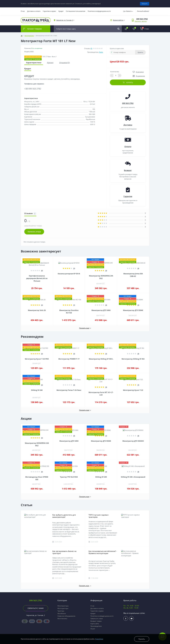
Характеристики (33, 62)
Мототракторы (29, 35)
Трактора (60, 611)
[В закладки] (52, 258)
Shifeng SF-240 (37, 390)
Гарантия (128, 196)
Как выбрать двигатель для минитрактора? (64, 516)
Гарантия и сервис (49, 11)
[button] (64, 20)
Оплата (127, 146)
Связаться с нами (36, 608)
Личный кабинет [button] (143, 11)
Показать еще (84, 328)
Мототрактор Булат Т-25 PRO (37, 359)
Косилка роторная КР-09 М (69, 273)
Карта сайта (94, 624)
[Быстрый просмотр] (45, 258)
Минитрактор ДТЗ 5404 (100, 310)
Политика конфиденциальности (99, 11)
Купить (140, 52)
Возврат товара (96, 621)
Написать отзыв (34, 232)
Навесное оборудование (66, 616)
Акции (92, 629)
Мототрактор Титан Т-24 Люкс (69, 390)
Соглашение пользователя (75, 11)
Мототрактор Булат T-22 (133, 390)
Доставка (128, 125)
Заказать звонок (141, 21)
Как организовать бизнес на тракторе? (64, 552)
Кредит (60, 11)
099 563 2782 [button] (35, 600)
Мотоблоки (61, 613)
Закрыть (144, 4)
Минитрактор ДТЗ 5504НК (133, 441)
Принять (141, 639)
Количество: (114, 72)
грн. (127, 11)
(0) (91, 48)
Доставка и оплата (33, 11)
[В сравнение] (49, 258)
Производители (96, 626)
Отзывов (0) (64, 62)
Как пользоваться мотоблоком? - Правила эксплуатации (103, 552)
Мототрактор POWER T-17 (68, 359)
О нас (23, 11)
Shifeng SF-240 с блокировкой (133, 477)
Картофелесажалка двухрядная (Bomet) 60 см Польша (36, 278)
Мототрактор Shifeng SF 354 (133, 359)
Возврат (128, 170)
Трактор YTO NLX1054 (69, 477)
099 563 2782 (127, 103)
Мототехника (62, 618)
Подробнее (99, 639)
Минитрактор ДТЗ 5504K (133, 310)
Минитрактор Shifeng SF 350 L (101, 359)
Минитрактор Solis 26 (37, 310)
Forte (101, 52)
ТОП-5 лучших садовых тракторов (98, 516)
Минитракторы (63, 606)
